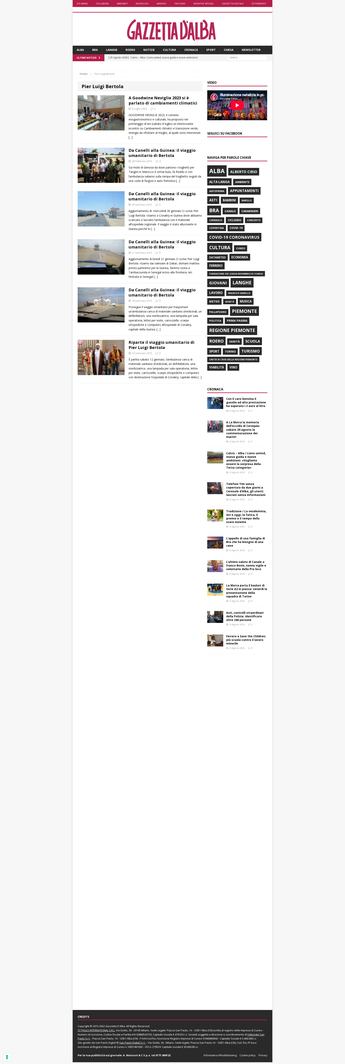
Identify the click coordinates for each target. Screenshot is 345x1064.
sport (214, 351)
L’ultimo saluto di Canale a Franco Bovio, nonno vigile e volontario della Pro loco (246, 565)
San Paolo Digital (105, 1042)
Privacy (263, 1055)
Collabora (102, 3)
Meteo (214, 301)
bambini (229, 200)
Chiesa (229, 50)
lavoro (216, 293)
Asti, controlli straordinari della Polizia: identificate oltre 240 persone (245, 616)
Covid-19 (236, 228)
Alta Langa (219, 181)
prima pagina (237, 320)
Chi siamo (82, 3)
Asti (213, 200)
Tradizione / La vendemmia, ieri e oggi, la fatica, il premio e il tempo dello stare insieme (246, 516)
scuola (252, 341)
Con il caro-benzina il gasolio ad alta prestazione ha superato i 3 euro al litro (246, 402)
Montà (229, 301)
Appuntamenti (244, 190)
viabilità (216, 367)
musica (246, 301)
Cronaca (191, 50)
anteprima (216, 191)
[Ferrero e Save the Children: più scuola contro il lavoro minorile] (215, 644)
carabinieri (249, 211)
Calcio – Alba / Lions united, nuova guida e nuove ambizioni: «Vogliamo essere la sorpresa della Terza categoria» (246, 460)
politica (215, 320)
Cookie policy (248, 1055)
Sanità (234, 341)
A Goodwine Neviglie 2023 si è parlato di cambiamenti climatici (163, 100)
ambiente (242, 182)
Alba (80, 50)
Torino (230, 351)
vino (233, 367)
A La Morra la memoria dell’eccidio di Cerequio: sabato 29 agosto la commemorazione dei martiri (243, 429)
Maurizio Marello (239, 293)
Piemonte (244, 311)
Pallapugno (217, 312)
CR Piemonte (259, 3)
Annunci (161, 3)
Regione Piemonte (232, 330)
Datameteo (217, 257)
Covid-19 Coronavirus (234, 237)
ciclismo (234, 220)
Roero (130, 50)
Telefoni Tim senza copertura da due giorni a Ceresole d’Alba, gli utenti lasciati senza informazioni (245, 489)
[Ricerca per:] (247, 57)
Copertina (216, 228)
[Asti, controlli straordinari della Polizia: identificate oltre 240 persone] (215, 620)
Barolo (247, 200)
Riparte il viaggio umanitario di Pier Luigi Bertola (161, 345)
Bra (95, 50)
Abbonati (122, 3)
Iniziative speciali (203, 3)
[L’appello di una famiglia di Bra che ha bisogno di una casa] (215, 546)
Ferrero (216, 265)
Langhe (111, 50)
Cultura (169, 50)
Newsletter (251, 50)
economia (239, 257)
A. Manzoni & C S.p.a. (137, 1055)
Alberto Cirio (243, 171)
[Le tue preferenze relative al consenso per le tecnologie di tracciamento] (7, 1057)
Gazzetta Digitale (233, 3)
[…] (131, 137)
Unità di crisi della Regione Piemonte (233, 359)
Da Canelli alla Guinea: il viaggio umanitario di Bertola (162, 153)
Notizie (149, 50)
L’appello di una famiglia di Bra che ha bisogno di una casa (245, 541)
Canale (230, 211)
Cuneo (240, 248)
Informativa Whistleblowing (220, 1055)
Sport (211, 50)
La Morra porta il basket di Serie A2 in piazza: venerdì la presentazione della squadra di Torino (246, 590)
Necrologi (142, 3)
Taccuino (179, 3)
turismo (250, 351)
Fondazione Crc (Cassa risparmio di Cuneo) (236, 273)
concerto (253, 220)
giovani (218, 283)
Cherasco (215, 220)
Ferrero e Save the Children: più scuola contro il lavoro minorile (246, 639)
